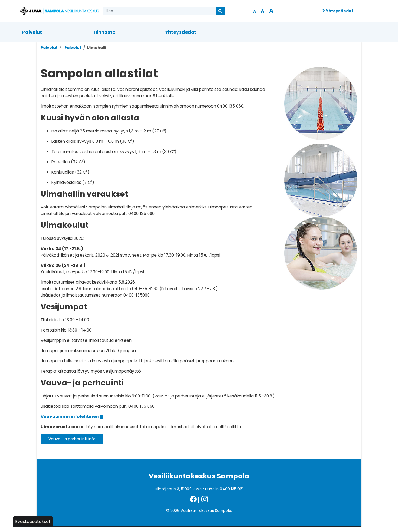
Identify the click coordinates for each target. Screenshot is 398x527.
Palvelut (32, 32)
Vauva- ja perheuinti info (72, 439)
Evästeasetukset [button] (33, 521)
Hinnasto (104, 32)
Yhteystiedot (339, 11)
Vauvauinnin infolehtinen (70, 416)
